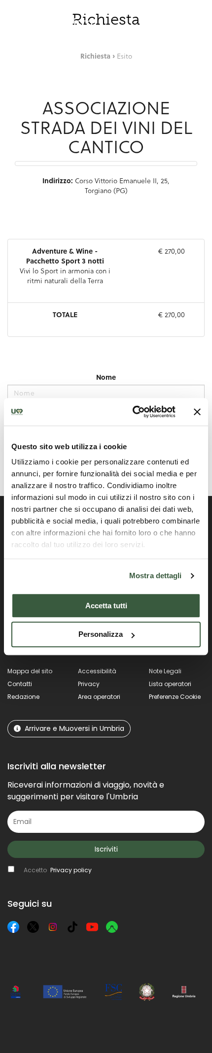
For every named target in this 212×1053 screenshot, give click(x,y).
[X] (33, 927)
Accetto (58, 870)
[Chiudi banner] (197, 411)
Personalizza (100, 634)
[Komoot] (112, 927)
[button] (197, 22)
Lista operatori (170, 684)
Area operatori (99, 696)
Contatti (19, 684)
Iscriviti (106, 849)
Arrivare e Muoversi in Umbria (74, 728)
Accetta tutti (106, 605)
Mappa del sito (29, 671)
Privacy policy (71, 870)
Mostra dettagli (155, 575)
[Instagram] (53, 927)
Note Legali (165, 671)
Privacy (89, 684)
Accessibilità (97, 671)
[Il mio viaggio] (163, 23)
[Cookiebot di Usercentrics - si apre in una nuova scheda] (133, 411)
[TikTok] (72, 927)
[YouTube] (92, 927)
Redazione (23, 696)
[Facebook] (13, 927)
